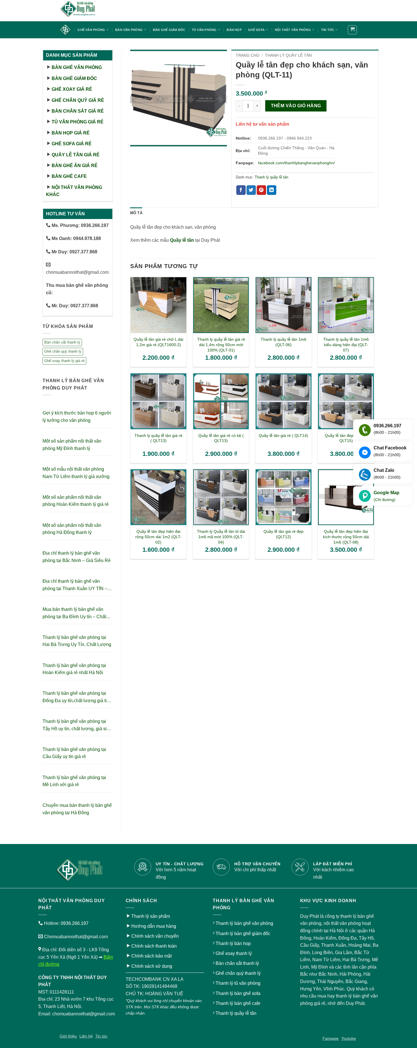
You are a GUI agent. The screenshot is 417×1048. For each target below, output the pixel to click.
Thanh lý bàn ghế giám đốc (243, 933)
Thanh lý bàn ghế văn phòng (244, 923)
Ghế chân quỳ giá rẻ (78, 100)
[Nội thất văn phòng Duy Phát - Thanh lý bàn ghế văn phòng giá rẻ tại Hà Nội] (88, 10)
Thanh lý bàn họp (233, 943)
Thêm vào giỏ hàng (296, 105)
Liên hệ (86, 1036)
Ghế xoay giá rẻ (72, 89)
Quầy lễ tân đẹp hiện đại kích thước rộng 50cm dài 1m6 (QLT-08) (346, 536)
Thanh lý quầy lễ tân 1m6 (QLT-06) (283, 342)
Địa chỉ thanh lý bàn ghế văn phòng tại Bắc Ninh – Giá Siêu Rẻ (77, 557)
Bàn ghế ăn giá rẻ (75, 165)
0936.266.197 (75, 923)
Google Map (386, 496)
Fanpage (331, 1038)
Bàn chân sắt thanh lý (62, 342)
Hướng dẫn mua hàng (153, 926)
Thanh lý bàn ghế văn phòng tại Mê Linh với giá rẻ (74, 781)
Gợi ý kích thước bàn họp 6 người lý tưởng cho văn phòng (77, 417)
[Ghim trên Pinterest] (261, 190)
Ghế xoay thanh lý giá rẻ (64, 361)
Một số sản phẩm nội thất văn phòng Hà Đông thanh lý (72, 529)
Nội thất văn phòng (293, 29)
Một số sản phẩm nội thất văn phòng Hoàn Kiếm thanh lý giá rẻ (76, 501)
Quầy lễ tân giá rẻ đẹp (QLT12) (284, 534)
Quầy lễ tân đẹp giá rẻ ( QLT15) (346, 438)
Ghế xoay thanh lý (234, 953)
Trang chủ (247, 55)
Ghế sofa (256, 29)
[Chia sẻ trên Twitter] (251, 190)
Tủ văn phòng (204, 29)
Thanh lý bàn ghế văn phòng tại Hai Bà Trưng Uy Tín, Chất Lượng (77, 641)
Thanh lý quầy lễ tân (288, 55)
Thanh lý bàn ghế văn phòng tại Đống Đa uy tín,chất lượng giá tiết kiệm (76, 697)
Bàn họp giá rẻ (71, 133)
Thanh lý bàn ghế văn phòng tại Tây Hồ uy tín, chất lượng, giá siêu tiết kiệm (77, 725)
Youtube (348, 1038)
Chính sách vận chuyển (155, 936)
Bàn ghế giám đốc (169, 29)
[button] (352, 29)
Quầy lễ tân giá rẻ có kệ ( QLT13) (221, 438)
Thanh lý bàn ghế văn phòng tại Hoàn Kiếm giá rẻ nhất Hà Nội (74, 669)
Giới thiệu (68, 1036)
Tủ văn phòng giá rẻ (78, 121)
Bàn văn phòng (129, 29)
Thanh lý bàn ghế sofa (238, 993)
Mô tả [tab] (136, 213)
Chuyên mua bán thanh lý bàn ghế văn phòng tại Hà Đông (77, 809)
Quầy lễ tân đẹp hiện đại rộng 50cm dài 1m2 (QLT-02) (158, 536)
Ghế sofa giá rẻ (72, 143)
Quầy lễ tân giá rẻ (76, 154)
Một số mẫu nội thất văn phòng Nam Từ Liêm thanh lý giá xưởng (76, 473)
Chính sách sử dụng (151, 966)
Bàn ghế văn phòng (77, 67)
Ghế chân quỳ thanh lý (62, 351)
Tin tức (327, 29)
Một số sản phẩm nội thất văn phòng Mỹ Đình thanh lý (72, 445)
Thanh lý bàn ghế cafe (238, 1003)
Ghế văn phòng (91, 29)
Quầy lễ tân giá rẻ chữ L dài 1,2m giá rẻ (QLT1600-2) (158, 342)
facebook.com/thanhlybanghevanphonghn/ (296, 163)
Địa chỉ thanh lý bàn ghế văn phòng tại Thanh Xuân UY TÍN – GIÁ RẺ (75, 585)
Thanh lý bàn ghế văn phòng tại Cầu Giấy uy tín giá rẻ (74, 753)
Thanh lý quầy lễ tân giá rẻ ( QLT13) (158, 438)
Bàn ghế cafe (69, 176)
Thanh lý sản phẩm (150, 916)
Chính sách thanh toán (154, 946)
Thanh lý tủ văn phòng (238, 983)
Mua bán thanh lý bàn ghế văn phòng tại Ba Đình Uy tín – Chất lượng (74, 613)
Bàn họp (234, 29)
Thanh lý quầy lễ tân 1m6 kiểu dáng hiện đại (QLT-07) (346, 344)
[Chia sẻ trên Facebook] (241, 190)
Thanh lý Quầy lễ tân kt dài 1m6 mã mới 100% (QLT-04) (221, 536)
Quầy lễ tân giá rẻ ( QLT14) (283, 435)
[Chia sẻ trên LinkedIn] (271, 190)
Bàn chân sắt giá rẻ (78, 111)
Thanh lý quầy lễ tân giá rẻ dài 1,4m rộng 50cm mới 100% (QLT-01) (221, 344)
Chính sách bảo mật (151, 956)
